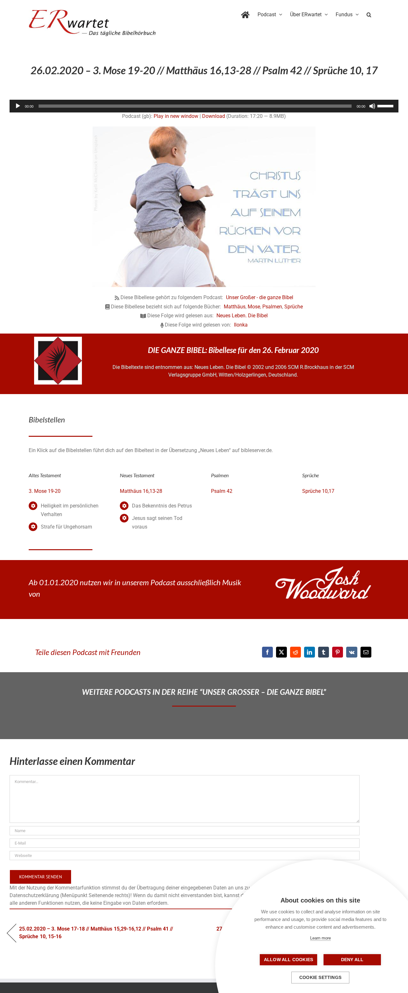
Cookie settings (320, 977)
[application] (204, 106)
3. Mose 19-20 (45, 491)
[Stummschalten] (372, 106)
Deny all (352, 959)
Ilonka (241, 325)
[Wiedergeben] (18, 106)
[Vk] (352, 652)
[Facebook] (267, 652)
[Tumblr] (324, 652)
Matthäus (234, 307)
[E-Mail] (366, 652)
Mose (254, 307)
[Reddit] (295, 652)
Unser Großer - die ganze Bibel (259, 297)
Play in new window (176, 116)
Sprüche (293, 307)
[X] (281, 652)
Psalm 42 (221, 491)
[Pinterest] (338, 652)
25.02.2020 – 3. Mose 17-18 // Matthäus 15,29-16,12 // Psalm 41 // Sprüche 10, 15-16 (96, 932)
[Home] (245, 13)
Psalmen (272, 307)
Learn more (320, 938)
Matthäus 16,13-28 (141, 491)
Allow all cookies (288, 959)
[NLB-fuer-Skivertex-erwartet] (58, 339)
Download (213, 116)
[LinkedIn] (309, 652)
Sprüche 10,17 (318, 491)
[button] (369, 13)
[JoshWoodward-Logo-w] (323, 569)
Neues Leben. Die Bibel (242, 316)
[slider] (386, 105)
